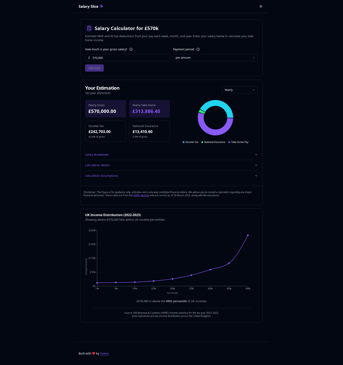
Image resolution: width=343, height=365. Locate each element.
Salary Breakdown (97, 154)
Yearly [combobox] (229, 90)
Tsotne (104, 353)
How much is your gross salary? (106, 49)
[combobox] (215, 57)
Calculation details (97, 165)
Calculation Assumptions (101, 176)
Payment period (183, 49)
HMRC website (141, 195)
